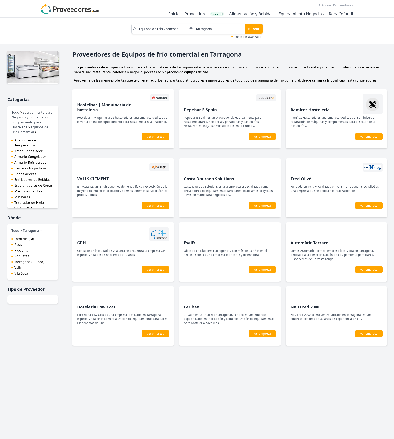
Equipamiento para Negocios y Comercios (32, 115)
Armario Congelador (30, 156)
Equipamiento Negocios (301, 14)
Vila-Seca (21, 273)
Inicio (174, 14)
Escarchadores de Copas (33, 185)
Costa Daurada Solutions (209, 179)
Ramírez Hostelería (310, 110)
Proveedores (196, 14)
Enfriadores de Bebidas (32, 179)
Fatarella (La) (24, 239)
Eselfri (190, 243)
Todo (15, 112)
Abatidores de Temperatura (25, 142)
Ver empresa (155, 136)
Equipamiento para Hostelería (26, 124)
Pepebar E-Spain (200, 110)
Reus (18, 244)
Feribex (191, 307)
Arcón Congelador (28, 151)
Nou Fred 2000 (305, 307)
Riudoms (21, 250)
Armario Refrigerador (31, 162)
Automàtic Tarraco (309, 243)
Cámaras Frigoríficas (30, 168)
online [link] (218, 13)
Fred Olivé (301, 179)
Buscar (253, 28)
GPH (81, 243)
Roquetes (21, 256)
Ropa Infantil (341, 14)
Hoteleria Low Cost (96, 307)
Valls (18, 267)
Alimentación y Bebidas (251, 14)
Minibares (22, 197)
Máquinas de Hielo (28, 191)
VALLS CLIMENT (93, 179)
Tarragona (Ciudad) (29, 262)
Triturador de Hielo (29, 202)
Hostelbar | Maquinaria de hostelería (104, 107)
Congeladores (25, 174)
